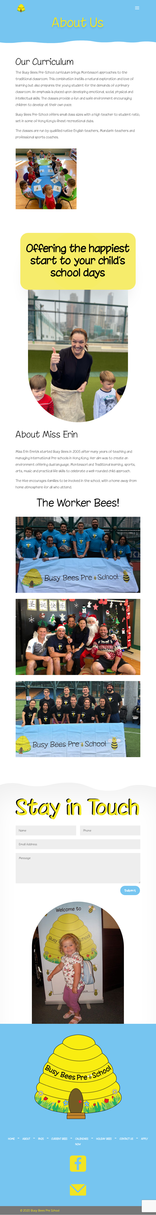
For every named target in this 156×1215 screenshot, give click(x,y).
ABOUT (26, 1138)
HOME (11, 1138)
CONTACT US (126, 1138)
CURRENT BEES (59, 1138)
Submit (130, 890)
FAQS (41, 1138)
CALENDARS (81, 1138)
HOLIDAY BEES (104, 1138)
